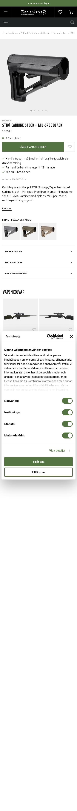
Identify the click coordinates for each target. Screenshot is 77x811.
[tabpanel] (38, 77)
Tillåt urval (38, 472)
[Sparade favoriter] (60, 12)
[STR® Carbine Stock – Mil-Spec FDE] (47, 231)
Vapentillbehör (42, 33)
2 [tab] (35, 109)
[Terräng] (34, 12)
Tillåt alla (38, 461)
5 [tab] (46, 109)
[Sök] (72, 22)
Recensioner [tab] (14, 262)
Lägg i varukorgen (33, 147)
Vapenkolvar (60, 33)
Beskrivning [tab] (13, 251)
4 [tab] (42, 109)
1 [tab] (31, 109)
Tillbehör (26, 33)
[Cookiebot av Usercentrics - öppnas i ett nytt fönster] (47, 336)
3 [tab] (38, 109)
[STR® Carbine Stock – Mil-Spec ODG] (29, 231)
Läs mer (7, 208)
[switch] (67, 412)
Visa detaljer (57, 450)
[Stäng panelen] (71, 336)
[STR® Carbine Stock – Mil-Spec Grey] (11, 231)
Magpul (6, 120)
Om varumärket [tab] (16, 273)
